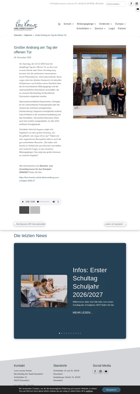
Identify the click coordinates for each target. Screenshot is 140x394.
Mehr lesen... (83, 312)
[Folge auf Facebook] (131, 3)
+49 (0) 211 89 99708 (86, 4)
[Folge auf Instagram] (137, 3)
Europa (119, 24)
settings (89, 391)
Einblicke (104, 24)
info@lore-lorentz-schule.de (63, 4)
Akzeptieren (111, 390)
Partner (122, 29)
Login (112, 29)
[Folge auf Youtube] (138, 9)
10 (80, 333)
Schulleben (83, 29)
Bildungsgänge (85, 24)
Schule (67, 24)
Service (99, 29)
